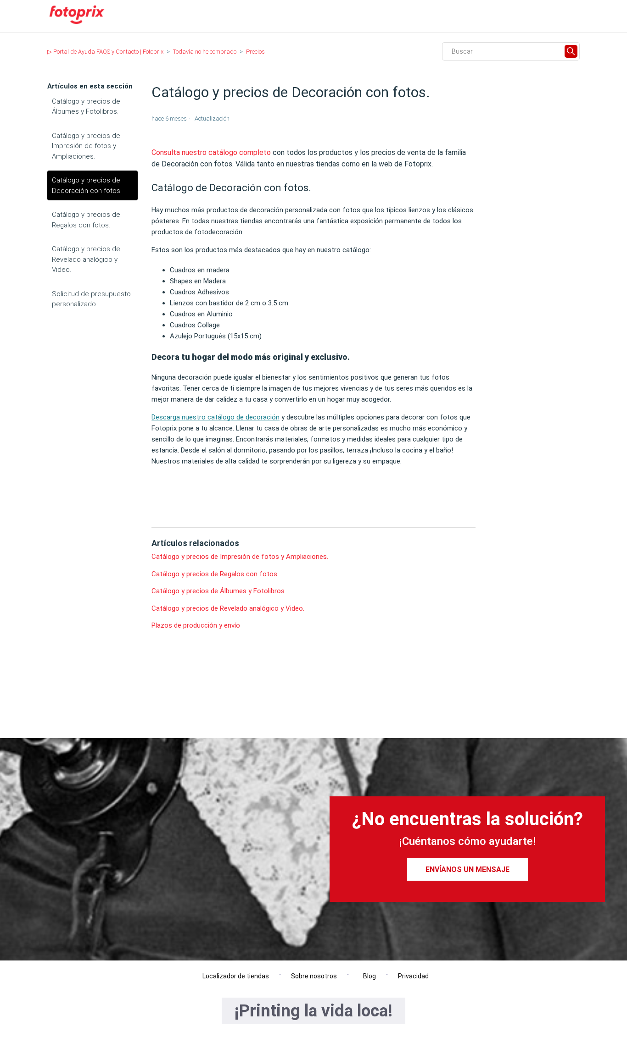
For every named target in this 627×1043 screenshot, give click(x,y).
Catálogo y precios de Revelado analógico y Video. (86, 259)
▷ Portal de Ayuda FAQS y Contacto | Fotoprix (105, 51)
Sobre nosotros (314, 976)
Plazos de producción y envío (195, 625)
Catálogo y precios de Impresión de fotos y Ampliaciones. (86, 146)
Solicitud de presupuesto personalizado (91, 299)
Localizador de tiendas (233, 976)
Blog (367, 976)
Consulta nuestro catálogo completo (211, 152)
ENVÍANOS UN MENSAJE (467, 869)
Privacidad (413, 976)
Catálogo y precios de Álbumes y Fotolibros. (86, 106)
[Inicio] (76, 24)
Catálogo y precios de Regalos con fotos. (86, 219)
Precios (255, 51)
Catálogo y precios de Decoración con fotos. (87, 185)
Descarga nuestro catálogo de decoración (215, 417)
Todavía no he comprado (204, 51)
